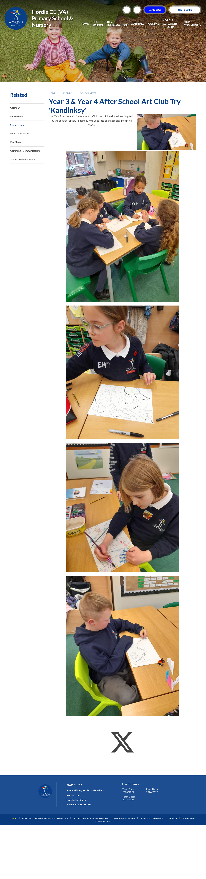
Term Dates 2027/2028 (128, 798)
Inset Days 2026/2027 (152, 790)
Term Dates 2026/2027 (128, 790)
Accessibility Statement (152, 818)
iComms (67, 93)
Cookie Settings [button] (103, 821)
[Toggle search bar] (126, 9)
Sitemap (173, 818)
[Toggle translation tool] (137, 9)
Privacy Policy (189, 818)
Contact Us (155, 9)
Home (52, 93)
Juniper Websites (100, 818)
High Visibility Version (124, 818)
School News (88, 93)
